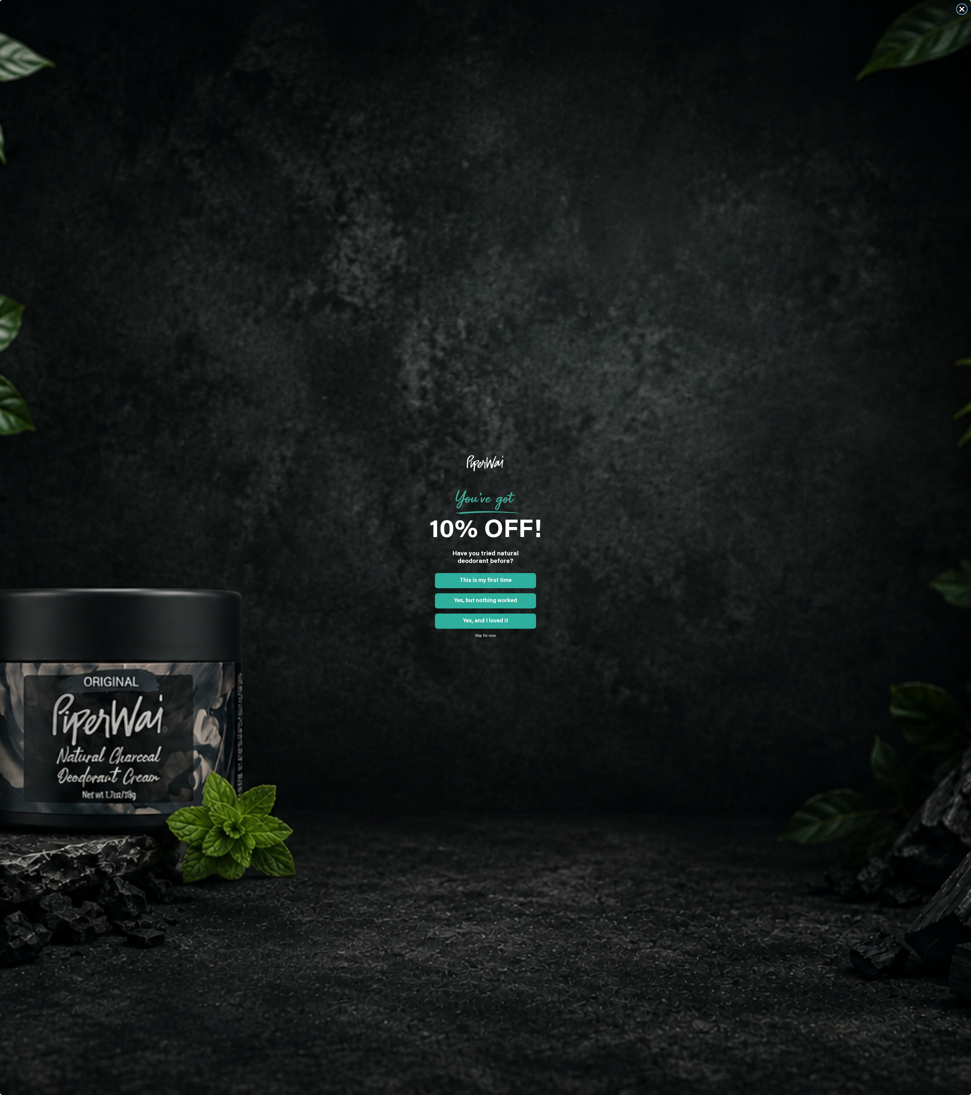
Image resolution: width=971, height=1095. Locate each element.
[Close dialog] (962, 9)
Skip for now (485, 636)
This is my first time (486, 580)
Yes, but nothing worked (485, 601)
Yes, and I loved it (485, 621)
